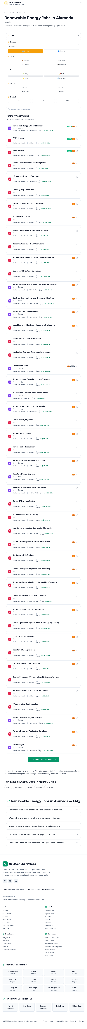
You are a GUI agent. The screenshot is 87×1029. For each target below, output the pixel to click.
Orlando (39, 787)
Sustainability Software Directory (14, 900)
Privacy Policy (48, 1021)
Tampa (29, 787)
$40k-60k (25, 87)
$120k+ (61, 91)
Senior (25, 78)
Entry (25, 74)
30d (67, 101)
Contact (81, 1021)
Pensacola (49, 787)
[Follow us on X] (10, 881)
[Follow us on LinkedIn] (16, 881)
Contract (25, 64)
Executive (61, 78)
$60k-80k (61, 87)
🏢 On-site (25, 51)
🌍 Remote (61, 51)
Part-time (61, 60)
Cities (14, 13)
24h (19, 101)
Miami (8, 787)
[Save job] (77, 126)
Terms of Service (61, 1021)
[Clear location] (77, 46)
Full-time (25, 60)
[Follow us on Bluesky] (5, 881)
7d (43, 101)
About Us (73, 1021)
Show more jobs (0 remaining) (43, 759)
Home (6, 13)
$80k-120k (25, 91)
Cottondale (18, 787)
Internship (61, 64)
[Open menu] (81, 3)
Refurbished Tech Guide (35, 900)
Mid (61, 74)
